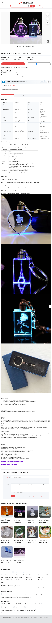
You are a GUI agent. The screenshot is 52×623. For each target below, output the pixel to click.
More (2, 612)
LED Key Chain (16, 594)
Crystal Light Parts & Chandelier (44, 574)
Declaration (40, 617)
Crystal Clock (28, 577)
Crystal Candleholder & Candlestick (32, 579)
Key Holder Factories (36, 603)
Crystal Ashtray (29, 574)
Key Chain (13, 9)
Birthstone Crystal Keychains (23, 597)
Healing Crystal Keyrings (37, 594)
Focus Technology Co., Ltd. (17, 617)
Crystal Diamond (41, 577)
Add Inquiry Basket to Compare (26, 46)
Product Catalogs (20, 572)
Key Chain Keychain (19, 607)
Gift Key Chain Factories (7, 607)
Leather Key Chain (6, 594)
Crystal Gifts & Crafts (5, 574)
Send (13, 496)
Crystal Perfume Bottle (18, 579)
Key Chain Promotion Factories (22, 603)
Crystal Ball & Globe (18, 577)
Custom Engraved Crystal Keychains (31, 9)
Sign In (3, 89)
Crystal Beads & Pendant (6, 579)
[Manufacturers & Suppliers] (26, 2)
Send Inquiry (13, 64)
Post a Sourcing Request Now (40, 496)
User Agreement (33, 617)
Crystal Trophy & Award (19, 574)
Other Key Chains (25, 594)
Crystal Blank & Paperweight (7, 577)
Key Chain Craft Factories (7, 603)
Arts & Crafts (7, 9)
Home (2, 9)
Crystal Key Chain (19, 9)
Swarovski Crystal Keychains (8, 597)
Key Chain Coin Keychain (40, 607)
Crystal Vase (41, 579)
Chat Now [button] (39, 64)
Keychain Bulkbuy (31, 610)
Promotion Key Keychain (7, 610)
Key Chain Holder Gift (20, 610)
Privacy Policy (46, 617)
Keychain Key (29, 607)
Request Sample (24, 67)
